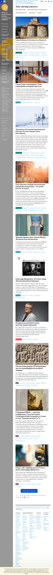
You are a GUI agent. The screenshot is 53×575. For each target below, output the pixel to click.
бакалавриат (43, 52)
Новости (43, 507)
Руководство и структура (18, 517)
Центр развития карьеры (24, 535)
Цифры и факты (18, 514)
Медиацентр (38, 525)
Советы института (6, 73)
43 (28, 495)
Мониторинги (32, 520)
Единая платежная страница (18, 563)
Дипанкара (27, 385)
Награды (39, 12)
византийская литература (34, 55)
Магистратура (5, 29)
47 (36, 495)
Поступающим (5, 26)
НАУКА (31, 513)
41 (24, 495)
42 (26, 495)
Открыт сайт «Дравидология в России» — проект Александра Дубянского (31, 469)
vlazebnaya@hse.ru (5, 97)
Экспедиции (4, 57)
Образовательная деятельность (5, 35)
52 (16, 497)
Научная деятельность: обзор (5, 49)
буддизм (38, 383)
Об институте (5, 23)
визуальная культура (20, 385)
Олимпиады (24, 519)
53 (18, 497)
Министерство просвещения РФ (46, 524)
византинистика (44, 55)
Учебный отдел (5, 38)
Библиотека (38, 514)
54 (20, 497)
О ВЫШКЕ (18, 513)
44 (30, 495)
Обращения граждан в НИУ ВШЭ (18, 533)
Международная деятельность (5, 64)
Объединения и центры (5, 60)
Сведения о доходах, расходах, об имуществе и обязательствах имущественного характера (19, 546)
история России (27, 155)
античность (26, 55)
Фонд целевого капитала (17, 537)
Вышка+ (23, 524)
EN (43, 1)
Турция (43, 252)
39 (20, 495)
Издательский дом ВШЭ (38, 517)
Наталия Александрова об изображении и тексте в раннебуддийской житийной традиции (31, 368)
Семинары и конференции (5, 54)
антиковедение (19, 55)
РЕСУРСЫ (38, 513)
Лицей (23, 514)
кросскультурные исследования (37, 155)
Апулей (30, 438)
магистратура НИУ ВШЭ (21, 157)
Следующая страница (28, 491)
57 (26, 497)
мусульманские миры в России (40, 157)
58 (28, 497)
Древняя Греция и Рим (32, 210)
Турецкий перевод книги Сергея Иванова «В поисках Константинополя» (31, 238)
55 (22, 497)
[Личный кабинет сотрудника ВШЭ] (48, 1)
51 (45, 495)
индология (39, 484)
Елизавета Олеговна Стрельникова (6, 102)
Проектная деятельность (5, 41)
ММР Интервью (30, 157)
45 (32, 495)
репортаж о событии (31, 383)
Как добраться (5, 139)
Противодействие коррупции (19, 540)
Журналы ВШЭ (39, 527)
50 (43, 495)
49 (41, 495)
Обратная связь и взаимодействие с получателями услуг (25, 547)
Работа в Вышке (18, 566)
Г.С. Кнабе (36, 438)
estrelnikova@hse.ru (5, 104)
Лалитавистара (34, 385)
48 (39, 495)
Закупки (17, 529)
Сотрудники (4, 76)
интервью (23, 57)
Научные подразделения (32, 515)
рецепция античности (20, 440)
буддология (43, 383)
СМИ (24, 339)
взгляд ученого (26, 52)
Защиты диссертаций (31, 526)
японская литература (20, 297)
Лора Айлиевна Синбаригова (5, 110)
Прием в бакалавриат (24, 522)
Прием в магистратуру (24, 526)
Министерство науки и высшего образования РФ (46, 519)
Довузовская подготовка (24, 517)
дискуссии (23, 102)
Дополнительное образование (25, 531)
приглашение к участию (34, 52)
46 (34, 495)
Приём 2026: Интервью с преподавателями (37, 9)
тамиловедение (19, 486)
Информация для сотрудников (5, 82)
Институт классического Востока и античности (32, 507)
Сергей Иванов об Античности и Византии (31, 40)
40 (22, 495)
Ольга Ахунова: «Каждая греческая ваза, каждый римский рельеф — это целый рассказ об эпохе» (30, 186)
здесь (27, 570)
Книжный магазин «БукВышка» (38, 521)
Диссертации (32, 12)
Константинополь (37, 252)
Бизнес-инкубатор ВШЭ (24, 539)
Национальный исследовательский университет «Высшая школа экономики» (30, 506)
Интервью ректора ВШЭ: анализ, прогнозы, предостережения (28, 324)
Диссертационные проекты (6, 45)
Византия (18, 57)
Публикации (4, 78)
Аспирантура (4, 31)
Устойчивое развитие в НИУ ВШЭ (18, 521)
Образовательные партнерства (25, 542)
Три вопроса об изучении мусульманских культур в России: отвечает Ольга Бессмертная (30, 131)
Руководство (4, 67)
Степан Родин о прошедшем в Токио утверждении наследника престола (29, 85)
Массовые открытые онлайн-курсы (46, 529)
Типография (38, 523)
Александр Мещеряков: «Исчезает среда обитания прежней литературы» (31, 280)
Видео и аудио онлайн (20, 9)
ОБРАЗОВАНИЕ (26, 513)
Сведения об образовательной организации (19, 553)
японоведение (37, 102)
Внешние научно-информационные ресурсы (32, 536)
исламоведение (19, 155)
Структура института (4, 70)
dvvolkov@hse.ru (5, 91)
